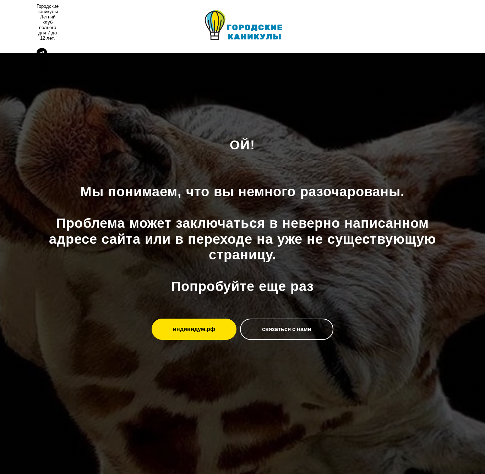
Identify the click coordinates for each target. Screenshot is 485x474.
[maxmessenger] (42, 69)
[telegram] (42, 57)
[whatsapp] (42, 81)
